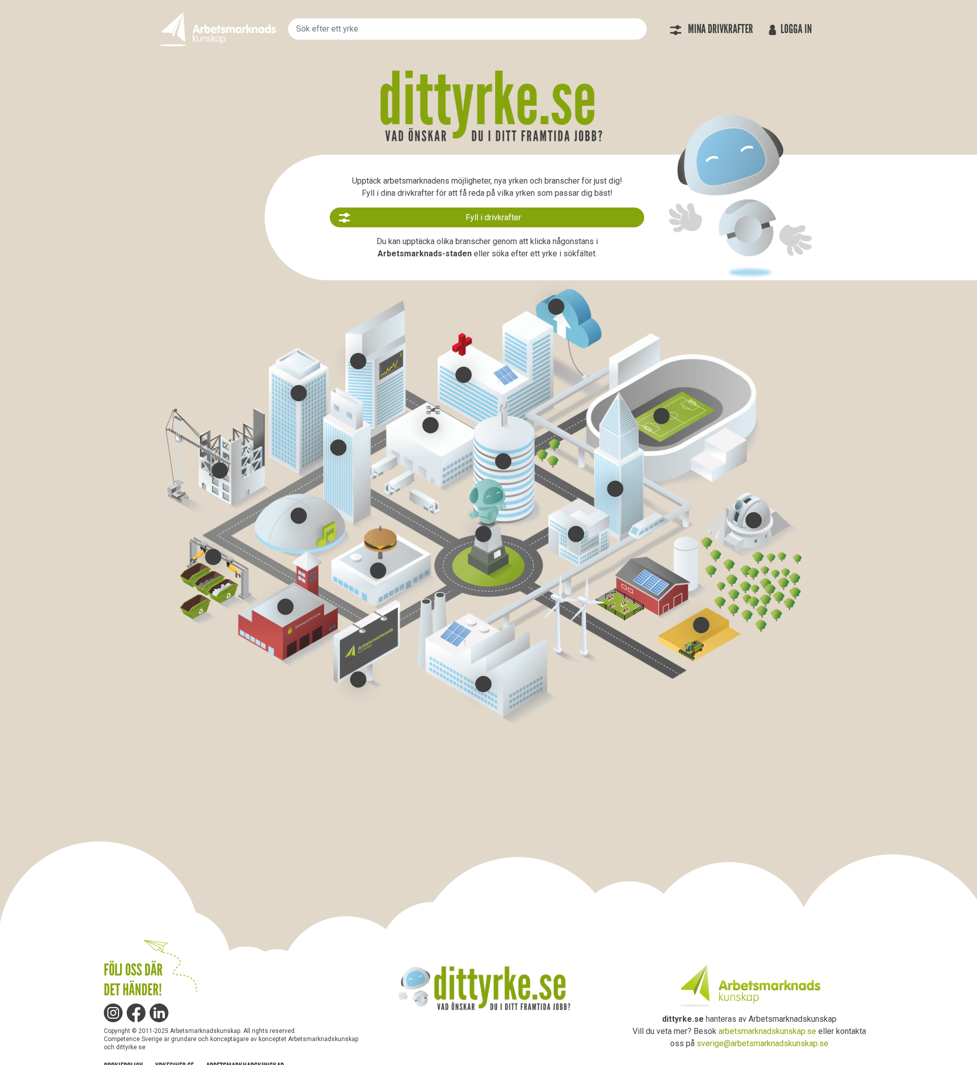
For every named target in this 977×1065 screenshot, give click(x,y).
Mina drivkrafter (719, 29)
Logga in (795, 29)
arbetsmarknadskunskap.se (767, 1031)
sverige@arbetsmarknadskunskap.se (762, 1043)
